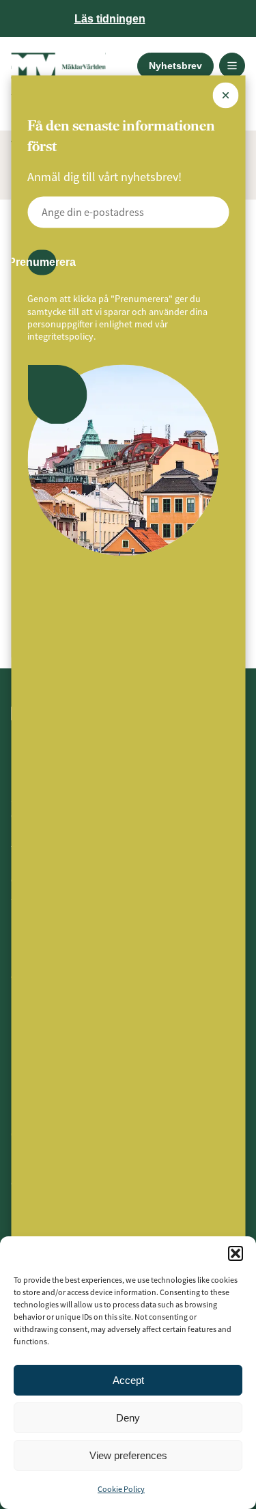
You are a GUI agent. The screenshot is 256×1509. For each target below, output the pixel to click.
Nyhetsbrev (175, 65)
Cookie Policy (121, 1489)
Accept (128, 1380)
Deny (128, 1418)
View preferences (128, 1455)
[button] (235, 1253)
